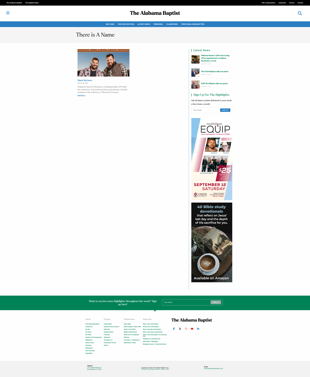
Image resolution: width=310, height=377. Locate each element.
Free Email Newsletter (192, 24)
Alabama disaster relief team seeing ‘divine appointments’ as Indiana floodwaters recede (215, 58)
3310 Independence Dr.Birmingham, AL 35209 (94, 368)
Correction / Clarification (132, 340)
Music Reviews (85, 80)
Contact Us (89, 327)
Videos (106, 345)
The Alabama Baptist (14, 3)
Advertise (88, 345)
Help (162, 369)
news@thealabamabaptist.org (213, 368)
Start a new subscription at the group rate (155, 335)
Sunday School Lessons (111, 327)
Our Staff (88, 335)
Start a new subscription (151, 324)
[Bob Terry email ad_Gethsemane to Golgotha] (211, 242)
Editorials (107, 329)
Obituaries (107, 337)
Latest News (143, 24)
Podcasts (107, 335)
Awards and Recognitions (93, 337)
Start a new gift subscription (152, 329)
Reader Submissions (130, 332)
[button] (300, 13)
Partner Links (89, 343)
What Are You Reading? (131, 335)
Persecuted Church (110, 343)
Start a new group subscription (153, 332)
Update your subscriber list (151, 339)
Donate (87, 329)
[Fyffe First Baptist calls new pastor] (195, 84)
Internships (89, 348)
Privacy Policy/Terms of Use (150, 369)
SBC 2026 (110, 24)
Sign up (225, 110)
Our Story (88, 332)
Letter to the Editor (130, 329)
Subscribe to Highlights (150, 341)
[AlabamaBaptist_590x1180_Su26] (211, 159)
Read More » (82, 95)
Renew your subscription (151, 327)
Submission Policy (130, 343)
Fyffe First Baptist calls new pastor (214, 83)
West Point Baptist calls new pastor (215, 71)
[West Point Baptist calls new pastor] (195, 72)
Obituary (126, 337)
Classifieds (172, 24)
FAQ (167, 369)
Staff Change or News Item (132, 327)
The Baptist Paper (32, 3)
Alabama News (108, 332)
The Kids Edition (126, 24)
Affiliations (88, 340)
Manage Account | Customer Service (154, 344)
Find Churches (90, 351)
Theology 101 (108, 340)
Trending (158, 24)
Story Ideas (127, 324)
